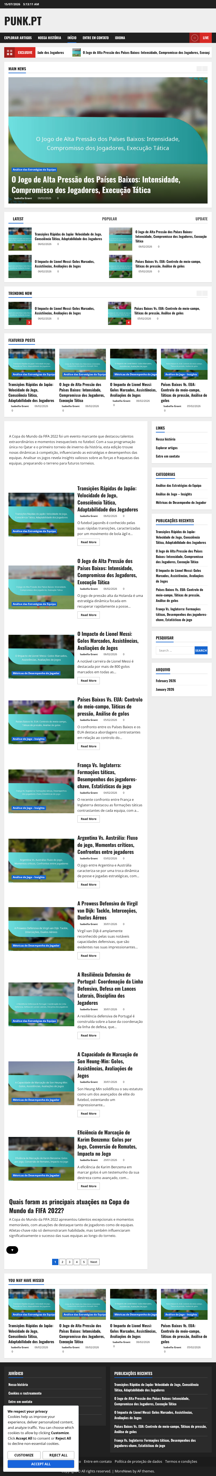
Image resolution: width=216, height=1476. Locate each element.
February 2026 (166, 680)
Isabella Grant (78, 198)
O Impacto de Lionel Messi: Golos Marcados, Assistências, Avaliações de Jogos (20, 266)
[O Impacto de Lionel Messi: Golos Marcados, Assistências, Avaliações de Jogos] (133, 364)
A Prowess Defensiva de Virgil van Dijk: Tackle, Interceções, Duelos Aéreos (41, 929)
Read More (90, 543)
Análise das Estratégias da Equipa (34, 374)
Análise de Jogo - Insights (181, 374)
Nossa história (49, 37)
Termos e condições (181, 1461)
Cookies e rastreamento (25, 1393)
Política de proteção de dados (138, 1461)
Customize (24, 1455)
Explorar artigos (18, 37)
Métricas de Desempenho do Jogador (91, 169)
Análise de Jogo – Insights (174, 493)
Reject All (58, 1455)
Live (206, 37)
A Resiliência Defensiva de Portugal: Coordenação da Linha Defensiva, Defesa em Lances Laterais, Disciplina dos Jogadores (41, 1004)
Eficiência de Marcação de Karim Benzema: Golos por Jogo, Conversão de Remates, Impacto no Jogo (41, 1159)
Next (93, 1262)
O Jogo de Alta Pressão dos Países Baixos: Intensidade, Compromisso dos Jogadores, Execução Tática (103, 52)
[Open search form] (185, 38)
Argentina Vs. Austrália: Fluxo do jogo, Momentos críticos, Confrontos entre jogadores (41, 860)
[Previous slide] (199, 68)
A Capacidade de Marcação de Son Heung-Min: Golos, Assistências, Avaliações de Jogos (41, 1083)
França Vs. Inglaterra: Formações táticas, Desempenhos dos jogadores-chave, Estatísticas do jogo (119, 313)
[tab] (15, 219)
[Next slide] (205, 68)
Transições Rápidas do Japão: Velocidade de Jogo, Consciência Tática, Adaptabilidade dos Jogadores (20, 239)
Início (72, 37)
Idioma (120, 37)
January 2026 (165, 689)
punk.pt (23, 20)
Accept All (41, 1464)
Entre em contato (96, 37)
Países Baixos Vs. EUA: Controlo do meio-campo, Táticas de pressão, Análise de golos (120, 266)
